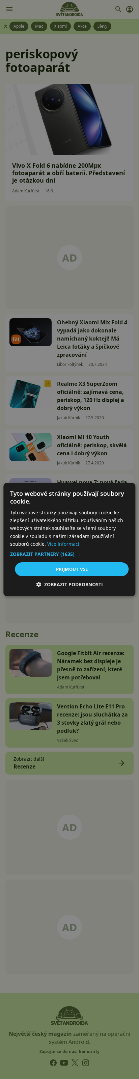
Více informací (63, 544)
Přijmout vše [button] (72, 569)
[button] (69, 554)
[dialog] (69, 539)
